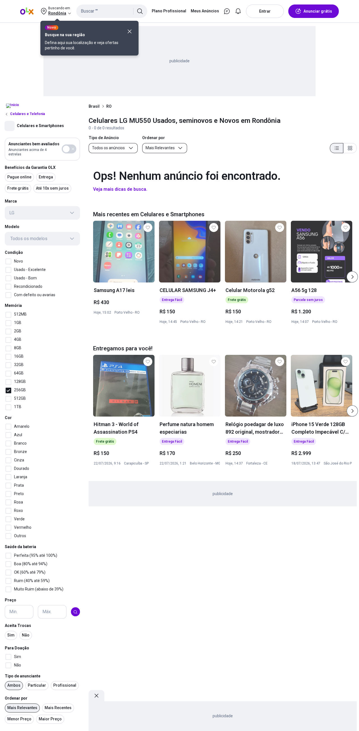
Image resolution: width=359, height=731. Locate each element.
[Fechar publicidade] (96, 695)
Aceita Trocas (18, 626)
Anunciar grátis (317, 11)
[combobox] (111, 11)
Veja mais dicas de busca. (120, 189)
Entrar (265, 11)
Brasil (94, 106)
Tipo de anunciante (22, 676)
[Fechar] (129, 31)
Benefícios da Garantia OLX (30, 167)
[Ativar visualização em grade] (350, 148)
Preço (10, 600)
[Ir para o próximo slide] (352, 276)
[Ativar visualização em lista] (336, 148)
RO (109, 106)
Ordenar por (16, 698)
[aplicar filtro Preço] (75, 612)
